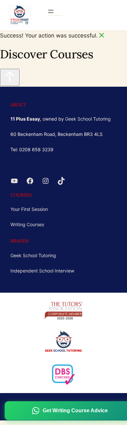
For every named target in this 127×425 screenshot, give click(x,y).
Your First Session (29, 209)
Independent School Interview (42, 270)
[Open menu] (51, 11)
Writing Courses (27, 224)
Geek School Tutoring (88, 119)
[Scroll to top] (10, 77)
